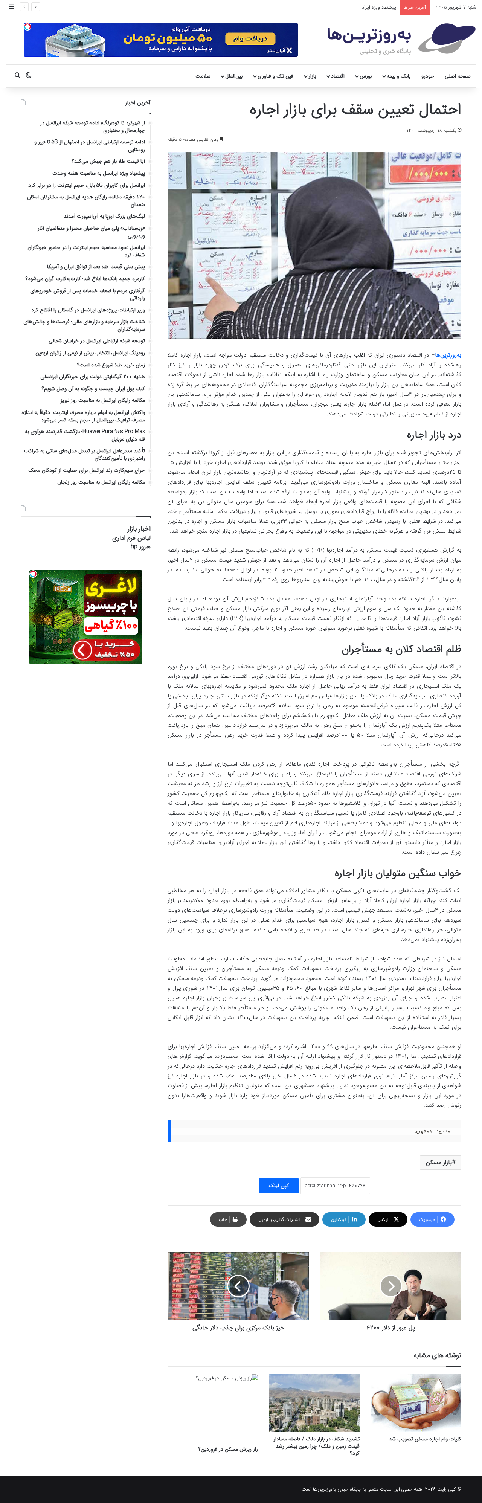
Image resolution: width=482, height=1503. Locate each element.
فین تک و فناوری (275, 76)
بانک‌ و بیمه (398, 76)
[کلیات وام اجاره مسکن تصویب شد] (416, 1403)
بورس (366, 76)
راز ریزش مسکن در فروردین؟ (228, 1449)
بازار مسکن (439, 1162)
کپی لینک (278, 1185)
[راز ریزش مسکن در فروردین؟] (213, 1408)
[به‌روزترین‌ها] (401, 39)
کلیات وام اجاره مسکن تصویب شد (425, 1439)
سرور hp (141, 547)
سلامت (202, 76)
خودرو (427, 76)
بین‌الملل (234, 76)
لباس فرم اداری (131, 538)
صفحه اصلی (458, 76)
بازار (312, 76)
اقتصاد (338, 76)
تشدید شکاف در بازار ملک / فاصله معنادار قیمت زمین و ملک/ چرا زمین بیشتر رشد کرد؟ (316, 1446)
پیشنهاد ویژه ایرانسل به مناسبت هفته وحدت (352, 7)
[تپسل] (27, 27)
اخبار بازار (139, 529)
